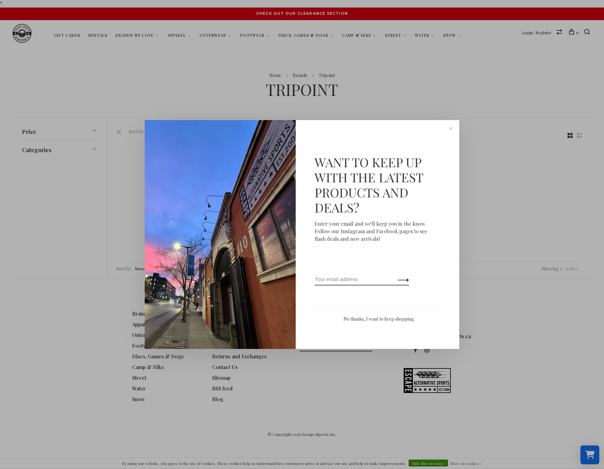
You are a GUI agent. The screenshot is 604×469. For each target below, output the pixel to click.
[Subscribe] (401, 279)
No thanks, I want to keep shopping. (379, 319)
